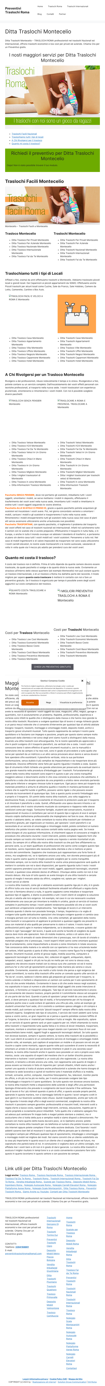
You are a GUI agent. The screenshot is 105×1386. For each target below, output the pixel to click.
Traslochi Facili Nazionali (24, 134)
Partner (62, 14)
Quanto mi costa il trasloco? (26, 143)
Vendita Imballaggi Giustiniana (52, 1267)
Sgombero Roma (14, 1185)
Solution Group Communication (72, 1382)
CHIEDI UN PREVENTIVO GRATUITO (52, 667)
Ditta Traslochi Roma (70, 1262)
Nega (48, 702)
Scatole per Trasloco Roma (58, 1182)
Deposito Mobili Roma (84, 1182)
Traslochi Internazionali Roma (65, 1178)
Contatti (50, 14)
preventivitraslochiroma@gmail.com (23, 1253)
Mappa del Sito (75, 1379)
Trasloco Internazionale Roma (80, 1175)
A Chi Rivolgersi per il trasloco (27, 140)
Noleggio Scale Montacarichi (47, 1188)
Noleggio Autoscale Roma (37, 1185)
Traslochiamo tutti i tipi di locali (27, 137)
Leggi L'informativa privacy (35, 1379)
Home (40, 6)
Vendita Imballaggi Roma (29, 1182)
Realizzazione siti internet (44, 1382)
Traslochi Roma (55, 6)
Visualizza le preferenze (71, 702)
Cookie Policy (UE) (58, 1379)
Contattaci (71, 1368)
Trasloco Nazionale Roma (50, 1175)
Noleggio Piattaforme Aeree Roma (72, 1346)
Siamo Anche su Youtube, (36, 1191)
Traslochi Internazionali (77, 6)
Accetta (30, 702)
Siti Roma (92, 1382)
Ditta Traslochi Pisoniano (52, 1278)
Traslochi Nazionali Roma (71, 1291)
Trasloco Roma (27, 1175)
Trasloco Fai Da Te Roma (18, 1178)
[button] (82, 681)
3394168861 (22, 1247)
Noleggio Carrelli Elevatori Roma (69, 1185)
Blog (40, 14)
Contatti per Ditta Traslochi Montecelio (69, 1191)
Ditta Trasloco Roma (74, 1188)
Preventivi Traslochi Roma (17, 10)
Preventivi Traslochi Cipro (52, 1242)
